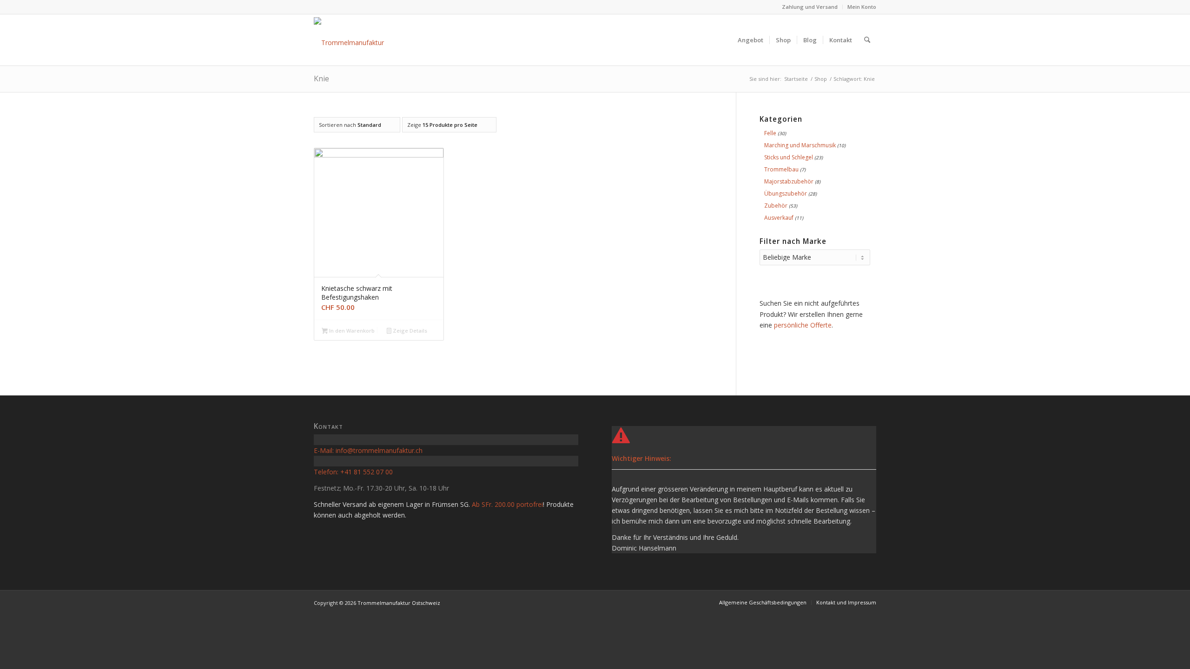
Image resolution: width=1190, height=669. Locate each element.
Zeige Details (409, 330)
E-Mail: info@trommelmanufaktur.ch (368, 450)
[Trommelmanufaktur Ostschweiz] (367, 40)
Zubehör (775, 206)
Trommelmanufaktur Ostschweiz (398, 602)
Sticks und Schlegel (788, 157)
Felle (770, 133)
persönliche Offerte (803, 325)
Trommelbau (781, 169)
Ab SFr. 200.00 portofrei (507, 504)
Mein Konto (861, 6)
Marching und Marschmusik (800, 145)
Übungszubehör (785, 193)
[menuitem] (810, 7)
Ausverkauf (778, 218)
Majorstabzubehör (788, 181)
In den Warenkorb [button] (351, 330)
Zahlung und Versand (810, 6)
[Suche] (867, 40)
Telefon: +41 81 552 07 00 (353, 471)
